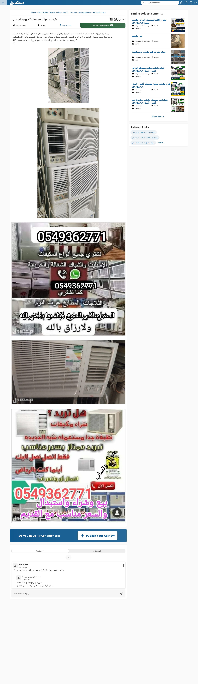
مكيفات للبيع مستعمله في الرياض (143, 142)
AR (195, 2)
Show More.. (158, 116)
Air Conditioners (99, 12)
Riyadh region (55, 12)
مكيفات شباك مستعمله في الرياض (143, 132)
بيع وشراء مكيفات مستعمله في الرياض (145, 137)
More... (161, 142)
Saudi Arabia (43, 12)
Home (33, 12)
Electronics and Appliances (80, 12)
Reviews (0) (97, 551)
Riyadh (65, 12)
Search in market (154, 2)
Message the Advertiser (101, 25)
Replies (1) (40, 551)
